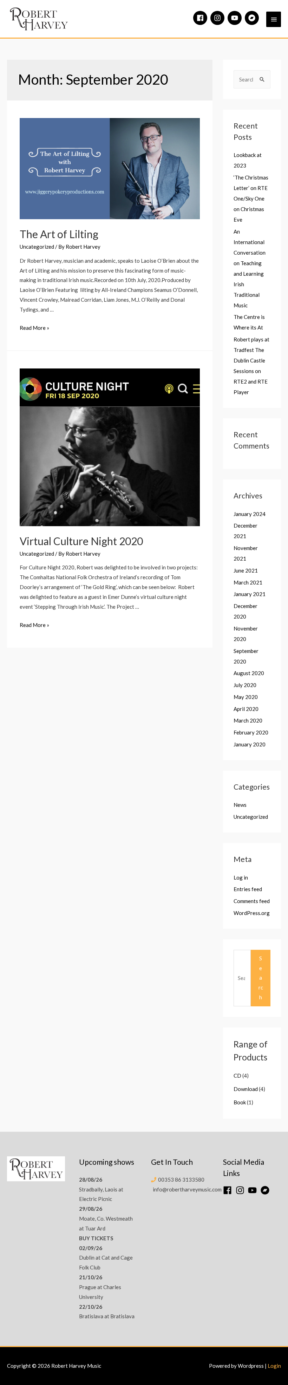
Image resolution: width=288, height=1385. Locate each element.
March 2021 (248, 582)
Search (260, 977)
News (240, 805)
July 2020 (245, 685)
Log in (241, 877)
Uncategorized (37, 246)
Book (240, 1102)
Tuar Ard (95, 1228)
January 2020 (250, 744)
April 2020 (246, 709)
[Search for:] (252, 79)
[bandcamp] (253, 18)
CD (237, 1075)
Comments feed (252, 901)
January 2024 (250, 514)
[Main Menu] (273, 19)
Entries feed (248, 889)
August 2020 (249, 673)
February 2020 (251, 732)
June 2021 (246, 570)
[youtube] (236, 18)
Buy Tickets (96, 1238)
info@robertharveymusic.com (187, 1189)
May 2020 (246, 697)
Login (274, 1366)
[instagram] (218, 18)
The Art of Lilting (59, 234)
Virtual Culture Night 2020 (81, 541)
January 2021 (250, 594)
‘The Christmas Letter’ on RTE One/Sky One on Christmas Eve (251, 198)
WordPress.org (252, 913)
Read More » (34, 328)
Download (246, 1089)
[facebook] (201, 18)
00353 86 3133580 (181, 1179)
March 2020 (248, 720)
